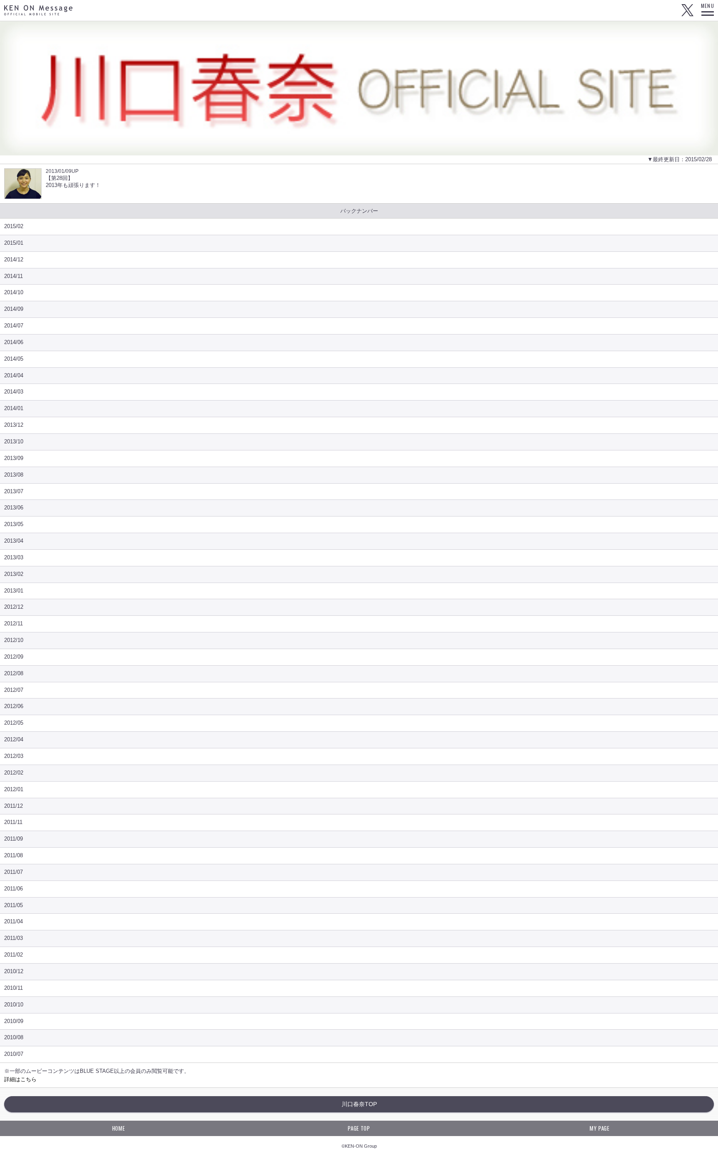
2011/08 (13, 855)
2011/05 (13, 905)
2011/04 (13, 921)
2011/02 (13, 955)
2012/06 (13, 706)
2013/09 (13, 458)
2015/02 (13, 226)
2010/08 (13, 1037)
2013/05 (13, 524)
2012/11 (13, 623)
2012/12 (13, 607)
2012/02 (13, 773)
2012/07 (13, 690)
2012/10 (13, 640)
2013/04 (13, 541)
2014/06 (13, 342)
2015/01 (13, 243)
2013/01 (13, 591)
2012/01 (13, 789)
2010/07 (13, 1054)
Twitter (687, 10)
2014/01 (13, 408)
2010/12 (13, 971)
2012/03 (13, 756)
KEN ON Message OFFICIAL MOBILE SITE (38, 10)
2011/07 (13, 872)
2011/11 (13, 822)
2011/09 (13, 839)
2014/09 (13, 309)
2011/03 (13, 938)
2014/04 (13, 375)
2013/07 (13, 491)
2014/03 (13, 392)
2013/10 (13, 441)
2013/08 (13, 475)
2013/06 (13, 507)
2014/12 (13, 259)
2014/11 (13, 276)
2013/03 (13, 557)
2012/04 (13, 739)
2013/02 (13, 574)
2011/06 (13, 888)
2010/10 (13, 1004)
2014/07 (13, 325)
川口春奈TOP (359, 1104)
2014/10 (13, 292)
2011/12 (13, 806)
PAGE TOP (359, 1128)
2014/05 (13, 359)
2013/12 (13, 425)
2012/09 (13, 657)
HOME (118, 1128)
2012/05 (13, 723)
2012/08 (13, 673)
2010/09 (13, 1021)
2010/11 (13, 988)
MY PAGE (600, 1128)
